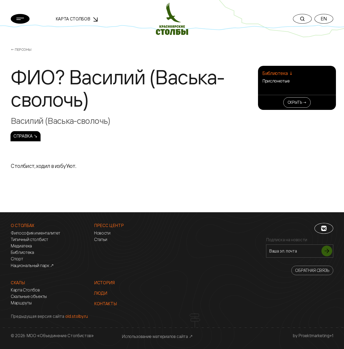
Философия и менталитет (35, 233)
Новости (102, 233)
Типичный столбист (29, 239)
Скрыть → (297, 102)
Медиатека (21, 246)
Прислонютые (275, 81)
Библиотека (22, 252)
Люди (100, 293)
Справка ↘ (25, 136)
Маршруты (21, 302)
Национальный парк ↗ (32, 265)
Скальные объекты (29, 296)
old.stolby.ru (76, 316)
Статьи (100, 239)
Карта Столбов (73, 18)
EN (324, 18)
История (104, 282)
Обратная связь (312, 270)
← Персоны (21, 49)
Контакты (105, 303)
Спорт (17, 258)
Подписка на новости (286, 239)
